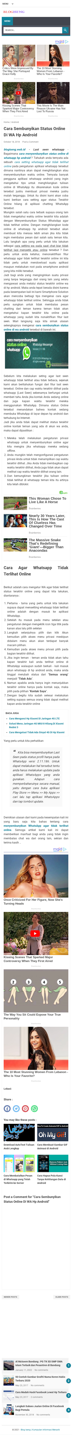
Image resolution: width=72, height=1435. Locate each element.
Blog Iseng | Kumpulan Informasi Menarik (40, 1430)
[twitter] (16, 1108)
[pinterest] (25, 1108)
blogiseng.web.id (14, 149)
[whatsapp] (34, 1108)
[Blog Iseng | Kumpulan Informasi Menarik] (14, 12)
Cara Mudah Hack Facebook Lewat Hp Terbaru (41, 1392)
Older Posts (61, 1297)
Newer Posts (10, 1297)
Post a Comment (30, 142)
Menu (7, 21)
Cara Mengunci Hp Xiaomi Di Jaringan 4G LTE (34, 718)
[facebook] (7, 1108)
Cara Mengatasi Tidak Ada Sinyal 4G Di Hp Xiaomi (36, 732)
